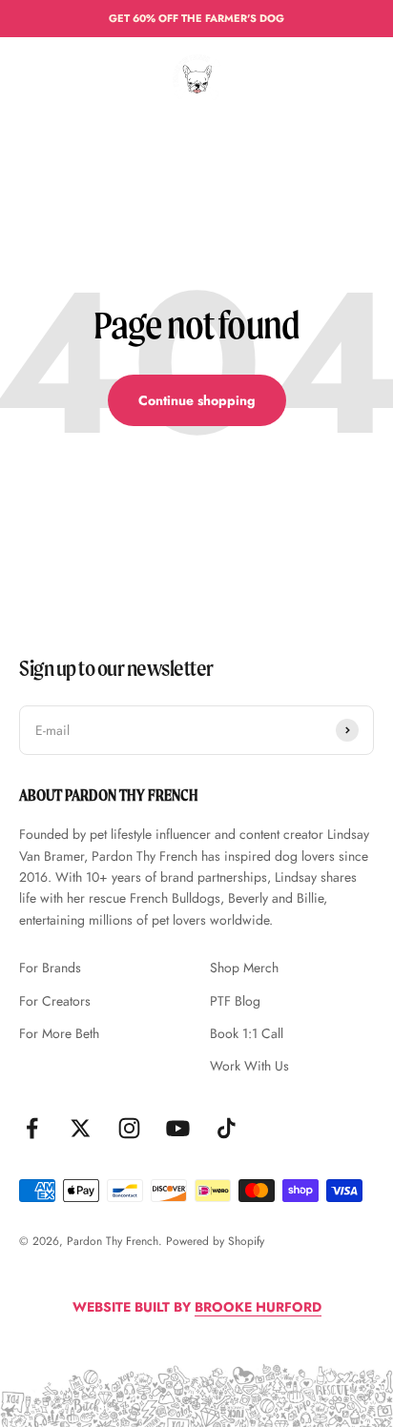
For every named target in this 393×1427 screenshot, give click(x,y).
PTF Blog (235, 1000)
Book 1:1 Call (246, 1033)
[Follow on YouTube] (178, 1128)
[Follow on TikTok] (226, 1128)
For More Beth (59, 1033)
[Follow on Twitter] (80, 1128)
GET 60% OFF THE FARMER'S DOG (196, 18)
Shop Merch (244, 967)
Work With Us (249, 1065)
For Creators (55, 1000)
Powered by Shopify (215, 1241)
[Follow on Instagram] (129, 1128)
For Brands (50, 967)
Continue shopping (197, 400)
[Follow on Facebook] (32, 1128)
